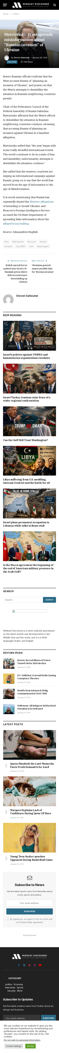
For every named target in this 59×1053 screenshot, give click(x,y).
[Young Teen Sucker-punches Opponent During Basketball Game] (29, 838)
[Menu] (5, 5)
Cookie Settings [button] (13, 1046)
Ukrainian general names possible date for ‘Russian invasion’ (43, 268)
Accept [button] (30, 1046)
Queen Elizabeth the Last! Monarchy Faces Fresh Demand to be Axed (32, 765)
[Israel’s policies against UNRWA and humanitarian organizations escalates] (29, 336)
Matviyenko (18, 241)
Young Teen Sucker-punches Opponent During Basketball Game (31, 858)
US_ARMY (21, 246)
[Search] (54, 5)
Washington (43, 246)
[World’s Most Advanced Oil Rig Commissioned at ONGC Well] (9, 694)
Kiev (7, 241)
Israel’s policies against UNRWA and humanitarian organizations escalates (26, 356)
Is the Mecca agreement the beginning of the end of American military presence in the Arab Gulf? (28, 568)
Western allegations (41, 201)
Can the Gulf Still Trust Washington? (25, 440)
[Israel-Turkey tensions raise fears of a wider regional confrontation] (29, 378)
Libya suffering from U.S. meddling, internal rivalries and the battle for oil (26, 481)
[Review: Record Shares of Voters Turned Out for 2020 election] (9, 663)
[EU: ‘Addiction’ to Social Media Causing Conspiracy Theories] (9, 679)
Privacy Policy (26, 922)
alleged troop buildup (16, 223)
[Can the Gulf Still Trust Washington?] (29, 421)
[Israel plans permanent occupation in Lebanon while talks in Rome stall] (29, 503)
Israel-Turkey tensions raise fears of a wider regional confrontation (26, 399)
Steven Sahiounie (21, 57)
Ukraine (8, 246)
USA (31, 246)
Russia (43, 241)
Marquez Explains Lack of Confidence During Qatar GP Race (30, 812)
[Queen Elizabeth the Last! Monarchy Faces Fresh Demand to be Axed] (29, 745)
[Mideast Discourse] (30, 5)
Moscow (32, 241)
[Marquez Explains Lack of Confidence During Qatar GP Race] (29, 791)
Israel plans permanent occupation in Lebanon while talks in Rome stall (26, 524)
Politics (12, 62)
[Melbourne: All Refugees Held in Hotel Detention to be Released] (9, 709)
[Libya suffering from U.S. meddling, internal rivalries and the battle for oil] (29, 461)
